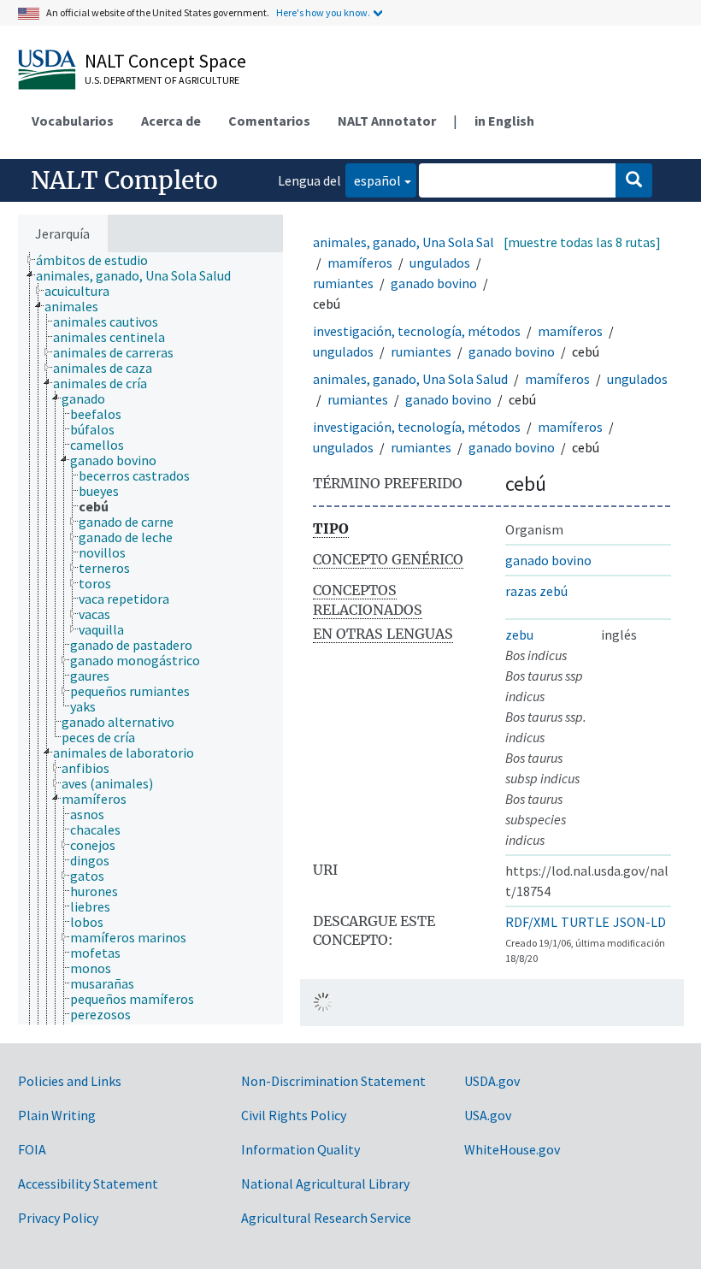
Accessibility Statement (88, 1183)
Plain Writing (57, 1115)
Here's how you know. (323, 12)
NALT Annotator (387, 120)
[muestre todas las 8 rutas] (582, 242)
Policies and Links (69, 1080)
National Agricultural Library (325, 1183)
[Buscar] (634, 180)
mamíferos (359, 262)
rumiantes (343, 283)
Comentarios (269, 120)
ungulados (439, 262)
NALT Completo (124, 180)
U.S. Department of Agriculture (162, 80)
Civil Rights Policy (293, 1115)
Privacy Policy (58, 1217)
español (373, 180)
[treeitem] (99, 260)
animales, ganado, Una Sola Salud (410, 242)
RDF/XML (531, 921)
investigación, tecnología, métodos (417, 330)
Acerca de (171, 120)
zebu (519, 634)
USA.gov (487, 1115)
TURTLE (585, 921)
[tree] (150, 638)
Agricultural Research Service (326, 1217)
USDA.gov (492, 1080)
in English (504, 120)
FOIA (32, 1149)
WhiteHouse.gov (512, 1149)
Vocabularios (73, 120)
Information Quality (300, 1149)
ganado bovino (434, 283)
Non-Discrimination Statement (333, 1080)
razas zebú (536, 590)
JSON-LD (639, 921)
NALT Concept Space (165, 61)
